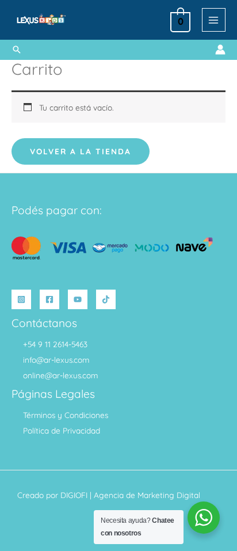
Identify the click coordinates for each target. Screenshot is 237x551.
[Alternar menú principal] (213, 20)
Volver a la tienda (80, 151)
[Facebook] (49, 299)
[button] (17, 49)
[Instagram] (21, 299)
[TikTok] (106, 299)
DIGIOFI (73, 495)
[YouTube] (77, 299)
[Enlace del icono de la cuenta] (220, 49)
